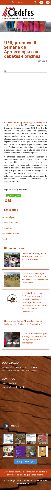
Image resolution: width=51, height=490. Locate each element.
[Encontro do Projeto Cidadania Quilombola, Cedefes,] (8, 451)
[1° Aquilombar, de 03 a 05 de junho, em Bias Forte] (43, 439)
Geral (4, 239)
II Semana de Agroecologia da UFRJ (24, 122)
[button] (36, 2)
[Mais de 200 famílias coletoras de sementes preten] (20, 439)
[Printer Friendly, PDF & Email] (13, 195)
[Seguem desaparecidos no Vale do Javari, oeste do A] (31, 439)
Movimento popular (10, 233)
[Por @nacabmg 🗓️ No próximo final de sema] (8, 439)
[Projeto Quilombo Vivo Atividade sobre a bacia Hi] (31, 451)
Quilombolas (7, 228)
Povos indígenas (9, 217)
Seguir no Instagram (27, 461)
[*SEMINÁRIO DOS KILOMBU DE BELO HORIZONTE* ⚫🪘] (43, 451)
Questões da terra (10, 222)
